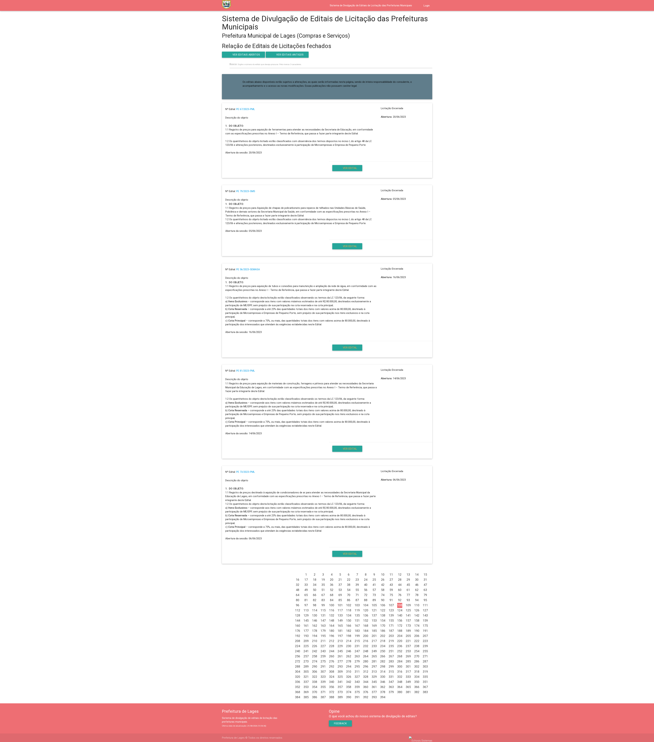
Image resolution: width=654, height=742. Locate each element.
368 (297, 692)
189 (408, 630)
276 (331, 661)
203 (391, 636)
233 (374, 646)
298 (382, 666)
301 (408, 666)
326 (348, 676)
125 (408, 610)
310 (348, 671)
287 (425, 661)
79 (425, 595)
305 (306, 671)
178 (314, 630)
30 (416, 579)
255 (425, 651)
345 (374, 682)
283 (391, 661)
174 (416, 625)
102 (348, 605)
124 (399, 610)
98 (314, 605)
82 (314, 600)
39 (357, 585)
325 (340, 676)
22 (348, 579)
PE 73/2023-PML (245, 471)
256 (297, 656)
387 (323, 697)
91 (391, 600)
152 (365, 620)
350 (416, 682)
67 (323, 595)
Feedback (340, 723)
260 (331, 656)
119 (357, 610)
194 (314, 636)
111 (425, 605)
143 (425, 615)
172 (399, 625)
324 (331, 676)
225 (306, 646)
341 (340, 682)
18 (314, 579)
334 (416, 676)
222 (416, 641)
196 (331, 636)
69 (340, 595)
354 (314, 687)
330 (382, 676)
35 (323, 585)
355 (323, 687)
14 (416, 574)
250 (382, 651)
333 (408, 676)
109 (408, 605)
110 (416, 605)
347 (391, 682)
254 (416, 651)
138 (382, 615)
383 (425, 692)
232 (365, 646)
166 (348, 625)
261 (340, 656)
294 (348, 666)
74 (382, 595)
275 (323, 661)
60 (399, 590)
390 (348, 697)
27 (391, 579)
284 (399, 661)
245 (340, 651)
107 (391, 605)
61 (408, 590)
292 (331, 666)
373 (340, 692)
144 (297, 620)
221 (408, 641)
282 (382, 661)
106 (382, 605)
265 (374, 656)
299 (391, 666)
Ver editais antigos (289, 54)
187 (391, 630)
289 (306, 666)
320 (297, 676)
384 (297, 697)
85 (340, 600)
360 (365, 687)
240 (297, 651)
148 (331, 620)
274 (314, 661)
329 (374, 676)
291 (323, 666)
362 (382, 687)
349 (408, 682)
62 (416, 590)
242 (314, 651)
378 (382, 692)
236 (399, 646)
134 (348, 615)
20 (331, 579)
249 (374, 651)
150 (348, 620)
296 (365, 666)
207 (425, 636)
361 (374, 687)
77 (408, 595)
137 (374, 615)
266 (382, 656)
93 (408, 600)
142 (416, 615)
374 (348, 692)
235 (391, 646)
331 (391, 676)
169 (374, 625)
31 (425, 579)
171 (391, 625)
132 (331, 615)
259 (323, 656)
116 (331, 610)
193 (306, 636)
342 (348, 682)
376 (365, 692)
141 (408, 615)
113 (306, 610)
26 (382, 579)
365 (408, 687)
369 (306, 692)
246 (348, 651)
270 (416, 656)
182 (348, 630)
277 (340, 661)
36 (331, 585)
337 (306, 682)
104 (365, 605)
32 (297, 585)
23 (357, 579)
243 (323, 651)
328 (365, 676)
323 (323, 676)
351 (425, 682)
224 (297, 646)
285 (408, 661)
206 (416, 636)
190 (416, 630)
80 (297, 600)
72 (365, 595)
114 (314, 610)
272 (297, 661)
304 (297, 671)
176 (297, 630)
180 (331, 630)
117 (340, 610)
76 (399, 595)
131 (323, 615)
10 (382, 574)
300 (399, 666)
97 (306, 605)
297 (374, 666)
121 (374, 610)
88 (365, 600)
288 (297, 666)
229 (340, 646)
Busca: (266, 64)
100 (331, 605)
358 (348, 687)
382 (416, 692)
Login (427, 5)
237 (408, 646)
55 (357, 590)
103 (357, 605)
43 (391, 585)
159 (425, 620)
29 (408, 579)
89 (374, 600)
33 (306, 585)
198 (348, 636)
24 (365, 579)
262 (348, 656)
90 (382, 600)
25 (374, 579)
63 (425, 590)
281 (374, 661)
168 (365, 625)
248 (365, 651)
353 (306, 687)
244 (331, 651)
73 (374, 595)
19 (323, 579)
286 (416, 661)
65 (306, 595)
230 (348, 646)
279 (357, 661)
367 (425, 687)
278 (348, 661)
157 (408, 620)
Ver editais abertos (246, 54)
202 (382, 636)
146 (314, 620)
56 (365, 590)
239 (425, 646)
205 (408, 636)
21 (340, 579)
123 (391, 610)
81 (306, 600)
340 (331, 682)
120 (365, 610)
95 (425, 600)
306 (314, 671)
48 (297, 590)
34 (314, 585)
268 (399, 656)
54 (348, 590)
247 (357, 651)
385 (306, 697)
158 (416, 620)
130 (314, 615)
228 (331, 646)
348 (399, 682)
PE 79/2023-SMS (245, 191)
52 (331, 590)
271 (425, 656)
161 (306, 625)
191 (425, 630)
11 (391, 574)
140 (399, 615)
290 (314, 666)
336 (297, 682)
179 (323, 630)
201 (374, 636)
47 (425, 585)
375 (357, 692)
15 (425, 574)
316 (399, 671)
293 (340, 666)
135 (357, 615)
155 (391, 620)
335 (425, 676)
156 (399, 620)
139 (391, 615)
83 (323, 600)
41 (374, 585)
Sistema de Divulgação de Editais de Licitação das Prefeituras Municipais (371, 5)
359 (357, 687)
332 (399, 676)
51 (323, 590)
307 (323, 671)
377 (374, 692)
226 (314, 646)
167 (357, 625)
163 (323, 625)
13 (408, 574)
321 (306, 676)
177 (306, 630)
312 (365, 671)
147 (323, 620)
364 (399, 687)
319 (425, 671)
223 (425, 641)
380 (399, 692)
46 (416, 585)
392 (365, 697)
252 (399, 651)
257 (306, 656)
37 (340, 585)
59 (391, 590)
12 (399, 574)
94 (416, 600)
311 (357, 671)
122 (382, 610)
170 (382, 625)
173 (408, 625)
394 (382, 697)
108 (399, 605)
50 (314, 590)
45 (408, 585)
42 (382, 585)
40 (365, 585)
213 (340, 641)
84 (331, 600)
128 (297, 615)
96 (297, 605)
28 (399, 579)
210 (314, 641)
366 (416, 687)
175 (425, 625)
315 (391, 671)
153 (374, 620)
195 (323, 636)
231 (357, 646)
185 (374, 630)
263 (357, 656)
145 (306, 620)
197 (340, 636)
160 (297, 625)
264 (365, 656)
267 (391, 656)
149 (340, 620)
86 (348, 600)
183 (357, 630)
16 (297, 579)
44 (399, 585)
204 (399, 636)
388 (331, 697)
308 (331, 671)
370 (314, 692)
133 (340, 615)
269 (408, 656)
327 (357, 676)
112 (297, 610)
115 (323, 610)
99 (323, 605)
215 (357, 641)
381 (408, 692)
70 (348, 595)
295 (357, 666)
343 (357, 682)
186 (382, 630)
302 (416, 666)
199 (357, 636)
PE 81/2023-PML (245, 370)
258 (314, 656)
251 (391, 651)
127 (425, 610)
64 (297, 595)
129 (306, 615)
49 (306, 590)
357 (340, 687)
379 (391, 692)
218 (382, 641)
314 (382, 671)
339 (323, 682)
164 (331, 625)
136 (365, 615)
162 (314, 625)
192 (297, 636)
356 (331, 687)
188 (399, 630)
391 (357, 697)
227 (323, 646)
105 (374, 605)
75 (391, 595)
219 (391, 641)
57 (374, 590)
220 (399, 641)
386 (314, 697)
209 (306, 641)
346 (382, 682)
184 (365, 630)
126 (416, 610)
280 (365, 661)
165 (340, 625)
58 (382, 590)
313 (374, 671)
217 (374, 641)
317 (408, 671)
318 (416, 671)
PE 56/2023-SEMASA (248, 269)
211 (323, 641)
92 (399, 600)
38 (348, 585)
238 (416, 646)
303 (425, 666)
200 (365, 636)
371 (323, 692)
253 (408, 651)
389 (340, 697)
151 (357, 620)
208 (297, 641)
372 (331, 692)
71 (357, 595)
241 (306, 651)
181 (340, 630)
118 (348, 610)
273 (306, 661)
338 (314, 682)
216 (365, 641)
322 (314, 676)
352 (297, 687)
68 (331, 595)
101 (340, 605)
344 (365, 682)
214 (348, 641)
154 (382, 620)
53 (340, 590)
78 (416, 595)
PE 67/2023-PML (245, 109)
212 (331, 641)
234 (382, 646)
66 (314, 595)
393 (374, 697)
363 (391, 687)
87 (357, 600)
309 (340, 671)
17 (306, 579)
